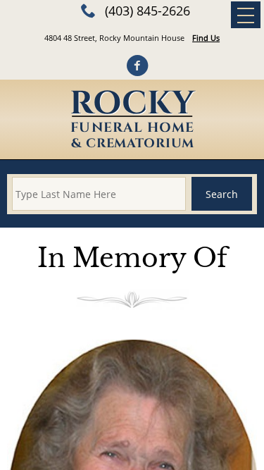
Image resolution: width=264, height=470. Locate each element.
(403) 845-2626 (147, 10)
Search (222, 194)
